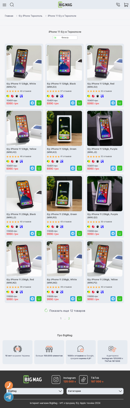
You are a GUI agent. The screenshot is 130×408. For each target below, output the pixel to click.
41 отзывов (65, 156)
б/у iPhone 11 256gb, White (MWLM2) (62, 281)
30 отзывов (106, 222)
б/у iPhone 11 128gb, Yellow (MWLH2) (21, 150)
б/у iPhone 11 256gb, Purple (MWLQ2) (102, 216)
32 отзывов (106, 91)
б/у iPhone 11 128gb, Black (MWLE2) (61, 85)
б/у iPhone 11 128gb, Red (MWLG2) (100, 85)
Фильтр (65, 38)
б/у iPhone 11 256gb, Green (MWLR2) (62, 216)
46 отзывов (25, 156)
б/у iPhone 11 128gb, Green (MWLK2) (61, 150)
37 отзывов (66, 91)
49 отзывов (66, 287)
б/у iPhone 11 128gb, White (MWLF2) (21, 85)
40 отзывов (25, 91)
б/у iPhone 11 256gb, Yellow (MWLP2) (102, 281)
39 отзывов (25, 287)
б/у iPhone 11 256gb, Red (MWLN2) (20, 281)
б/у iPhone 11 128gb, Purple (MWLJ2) (102, 150)
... (65, 318)
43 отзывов (66, 222)
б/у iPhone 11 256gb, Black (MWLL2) (21, 216)
